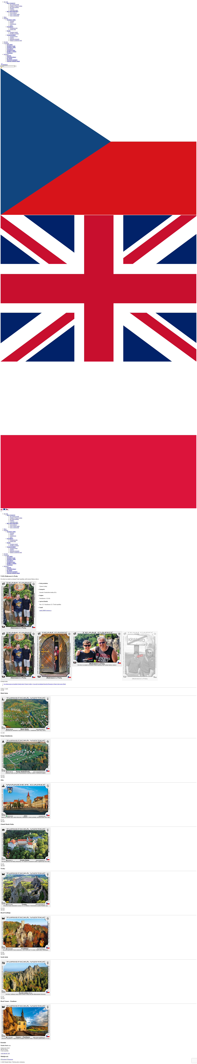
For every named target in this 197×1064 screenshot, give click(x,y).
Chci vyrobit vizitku (15, 14)
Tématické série (13, 28)
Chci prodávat (13, 13)
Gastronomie (13, 24)
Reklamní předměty (14, 39)
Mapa (5, 17)
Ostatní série (13, 29)
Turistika (12, 21)
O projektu (6, 43)
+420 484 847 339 (5, 1053)
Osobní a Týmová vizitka (16, 6)
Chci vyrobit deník (14, 15)
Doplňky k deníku (14, 33)
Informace (6, 54)
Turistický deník (14, 32)
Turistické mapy (14, 36)
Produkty (6, 18)
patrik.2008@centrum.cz (45, 610)
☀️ (1, 67)
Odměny (12, 8)
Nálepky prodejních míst (16, 40)
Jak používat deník (14, 4)
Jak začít (6, 2)
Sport (11, 25)
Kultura (12, 22)
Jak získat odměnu (14, 7)
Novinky (6, 42)
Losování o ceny (14, 10)
